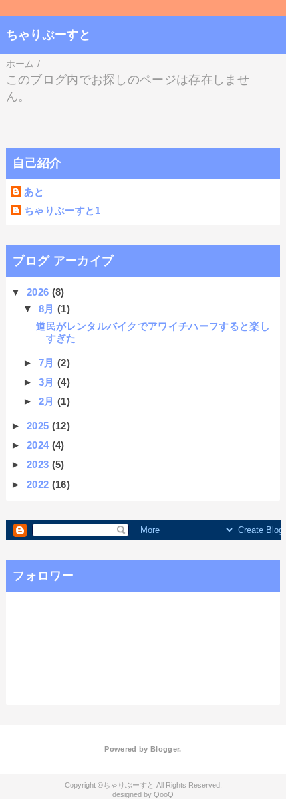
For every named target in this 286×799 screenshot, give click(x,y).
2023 (39, 464)
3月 (48, 382)
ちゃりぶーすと (48, 34)
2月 (48, 401)
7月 (48, 362)
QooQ (164, 794)
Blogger (164, 749)
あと (34, 191)
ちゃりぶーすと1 (62, 210)
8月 (48, 308)
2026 (39, 292)
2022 (39, 484)
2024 (39, 445)
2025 (39, 425)
